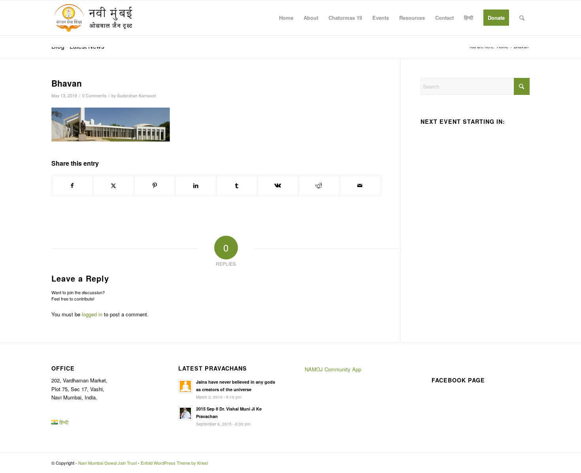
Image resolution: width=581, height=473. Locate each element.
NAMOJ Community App (333, 369)
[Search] (522, 17)
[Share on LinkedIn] (195, 185)
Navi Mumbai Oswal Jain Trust (107, 463)
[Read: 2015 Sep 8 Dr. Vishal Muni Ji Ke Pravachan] (185, 413)
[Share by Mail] (360, 185)
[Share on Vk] (278, 185)
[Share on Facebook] (72, 185)
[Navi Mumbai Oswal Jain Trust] (93, 17)
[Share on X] (113, 185)
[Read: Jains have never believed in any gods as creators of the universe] (185, 386)
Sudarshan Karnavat (136, 95)
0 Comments (94, 95)
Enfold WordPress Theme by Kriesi (174, 463)
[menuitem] (286, 17)
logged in (92, 314)
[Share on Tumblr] (237, 185)
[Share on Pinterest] (154, 185)
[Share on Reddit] (318, 185)
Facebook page (458, 380)
